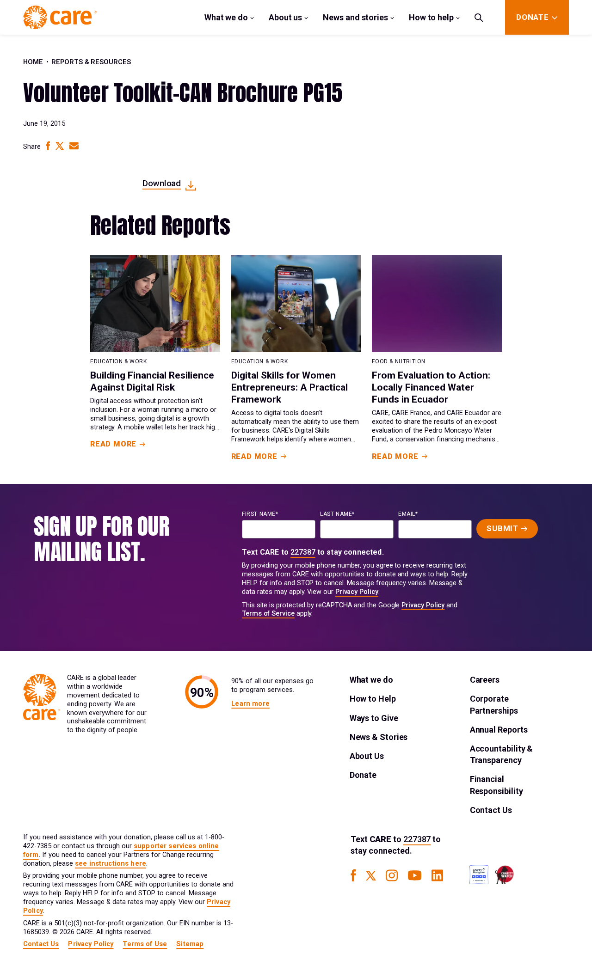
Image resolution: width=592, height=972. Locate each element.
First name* (260, 514)
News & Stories (379, 737)
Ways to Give (374, 718)
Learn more (250, 704)
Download (161, 183)
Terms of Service (268, 613)
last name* (337, 514)
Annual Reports (499, 729)
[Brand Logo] (60, 17)
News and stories (355, 17)
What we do (226, 17)
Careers (485, 680)
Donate (363, 775)
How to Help (373, 698)
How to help (431, 17)
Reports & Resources (91, 62)
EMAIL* (408, 514)
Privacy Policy (356, 592)
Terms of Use (145, 944)
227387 (302, 552)
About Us (367, 756)
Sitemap (190, 944)
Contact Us (491, 810)
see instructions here (110, 864)
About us (285, 17)
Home (33, 62)
